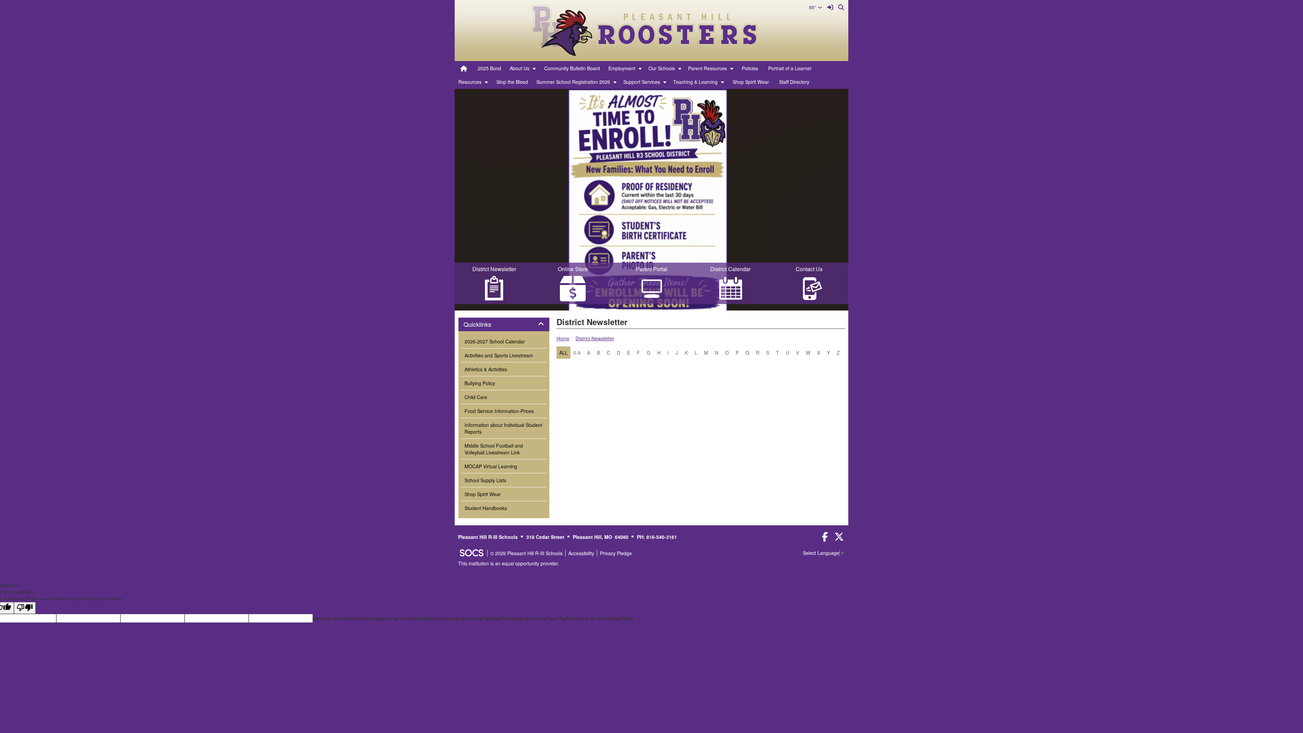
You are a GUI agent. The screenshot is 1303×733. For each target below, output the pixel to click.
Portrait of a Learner (790, 68)
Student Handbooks (486, 508)
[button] (534, 68)
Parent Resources (707, 68)
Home (562, 338)
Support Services (641, 81)
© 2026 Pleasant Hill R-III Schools (526, 553)
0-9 (577, 352)
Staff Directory (794, 81)
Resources (469, 81)
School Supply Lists (485, 480)
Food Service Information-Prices (499, 411)
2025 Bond (489, 68)
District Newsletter (594, 338)
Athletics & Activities (486, 369)
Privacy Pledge (616, 553)
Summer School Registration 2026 (573, 81)
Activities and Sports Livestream (499, 355)
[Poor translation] (25, 608)
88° (813, 7)
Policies (750, 68)
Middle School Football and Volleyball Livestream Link (494, 449)
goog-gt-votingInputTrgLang (413, 618)
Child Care (476, 397)
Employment (621, 68)
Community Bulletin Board (572, 68)
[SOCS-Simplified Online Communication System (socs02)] (471, 553)
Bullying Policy (480, 383)
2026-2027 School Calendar (495, 341)
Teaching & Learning (695, 81)
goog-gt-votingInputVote (605, 618)
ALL (563, 352)
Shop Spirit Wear (751, 81)
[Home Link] (464, 68)
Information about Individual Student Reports (503, 428)
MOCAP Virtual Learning (491, 466)
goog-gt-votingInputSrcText (479, 618)
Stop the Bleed (512, 81)
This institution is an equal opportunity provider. (508, 563)
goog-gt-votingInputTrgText (543, 618)
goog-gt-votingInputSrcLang (346, 618)
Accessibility (581, 553)
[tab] (503, 324)
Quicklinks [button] (485, 324)
